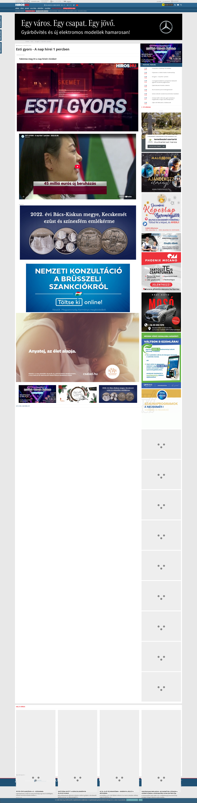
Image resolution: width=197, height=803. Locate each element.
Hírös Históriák (53, 11)
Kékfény (40, 8)
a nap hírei (25, 45)
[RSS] (175, 5)
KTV (30, 45)
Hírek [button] (17, 8)
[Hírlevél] (178, 5)
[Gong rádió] (52, 1)
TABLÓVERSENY (56, 8)
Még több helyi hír (20, 775)
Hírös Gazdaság (62, 11)
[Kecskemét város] (176, 1)
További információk (132, 800)
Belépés (159, 1)
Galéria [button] (47, 8)
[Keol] (58, 1)
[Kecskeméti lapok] (35, 1)
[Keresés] (181, 5)
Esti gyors (19, 45)
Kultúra (33, 8)
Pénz (22, 8)
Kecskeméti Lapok (72, 11)
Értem (140, 800)
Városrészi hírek (82, 11)
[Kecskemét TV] (26, 1)
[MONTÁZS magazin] (67, 1)
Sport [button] (27, 8)
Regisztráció (167, 1)
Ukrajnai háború (19, 11)
